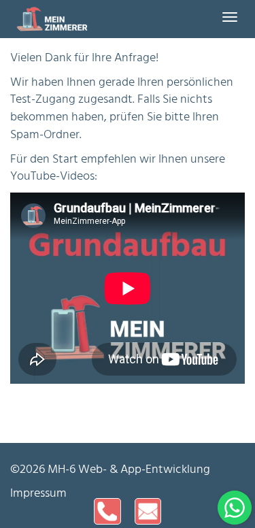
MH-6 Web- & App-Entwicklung (129, 470)
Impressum (38, 494)
